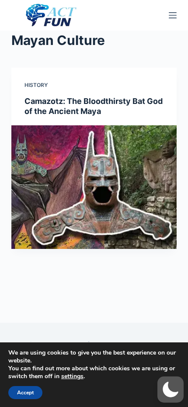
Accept (25, 392)
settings (72, 376)
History (36, 85)
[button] (170, 389)
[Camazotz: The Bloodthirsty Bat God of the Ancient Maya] (94, 187)
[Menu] (173, 15)
